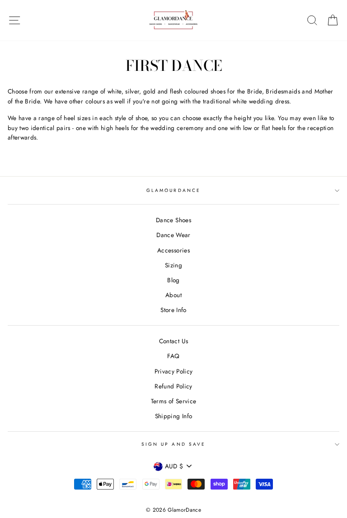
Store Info (173, 309)
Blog (173, 280)
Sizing (173, 265)
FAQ (173, 355)
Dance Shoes (173, 219)
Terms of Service (173, 401)
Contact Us (173, 340)
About (173, 294)
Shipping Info (173, 415)
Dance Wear (173, 234)
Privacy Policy (174, 371)
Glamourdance (173, 190)
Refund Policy (173, 386)
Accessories (173, 250)
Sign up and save (173, 444)
